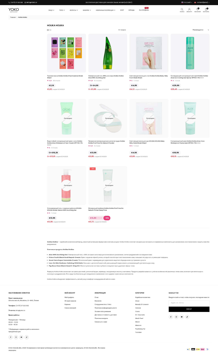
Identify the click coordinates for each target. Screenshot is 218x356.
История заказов (70, 301)
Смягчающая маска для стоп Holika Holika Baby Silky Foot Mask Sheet (148, 77)
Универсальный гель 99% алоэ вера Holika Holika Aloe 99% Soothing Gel (106, 77)
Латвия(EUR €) (202, 2)
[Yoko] (14, 10)
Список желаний (70, 308)
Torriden (138, 332)
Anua (137, 301)
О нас (97, 297)
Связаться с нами (101, 322)
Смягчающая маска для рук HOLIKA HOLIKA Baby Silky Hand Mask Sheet (147, 142)
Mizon (137, 322)
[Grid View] (48, 30)
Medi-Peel (139, 318)
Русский (187, 2)
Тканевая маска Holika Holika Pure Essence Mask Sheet (65, 77)
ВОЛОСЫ (73, 10)
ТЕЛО (61, 10)
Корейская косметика (142, 297)
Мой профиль (69, 297)
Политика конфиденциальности (106, 308)
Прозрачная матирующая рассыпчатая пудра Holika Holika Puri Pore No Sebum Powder (106, 142)
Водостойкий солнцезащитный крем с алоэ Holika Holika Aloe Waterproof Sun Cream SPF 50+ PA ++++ (65, 143)
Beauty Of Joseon (142, 304)
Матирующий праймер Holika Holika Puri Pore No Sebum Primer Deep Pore (106, 209)
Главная (13, 17)
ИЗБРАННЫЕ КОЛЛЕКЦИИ (105, 10)
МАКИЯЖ (86, 10)
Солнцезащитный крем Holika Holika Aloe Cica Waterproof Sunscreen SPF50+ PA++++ (187, 142)
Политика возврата (101, 318)
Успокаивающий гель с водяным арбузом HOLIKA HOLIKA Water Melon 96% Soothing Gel (64, 209)
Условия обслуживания (103, 311)
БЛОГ (122, 10)
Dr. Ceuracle (140, 315)
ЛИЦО (50, 10)
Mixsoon (138, 325)
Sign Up (189, 309)
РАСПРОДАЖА (144, 9)
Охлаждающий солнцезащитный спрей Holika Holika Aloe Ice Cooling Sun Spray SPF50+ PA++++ (189, 77)
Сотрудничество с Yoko (103, 304)
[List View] (50, 30)
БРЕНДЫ (132, 10)
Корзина (67, 304)
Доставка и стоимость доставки (106, 315)
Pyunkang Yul (140, 329)
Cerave (138, 308)
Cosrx (137, 311)
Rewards (98, 301)
